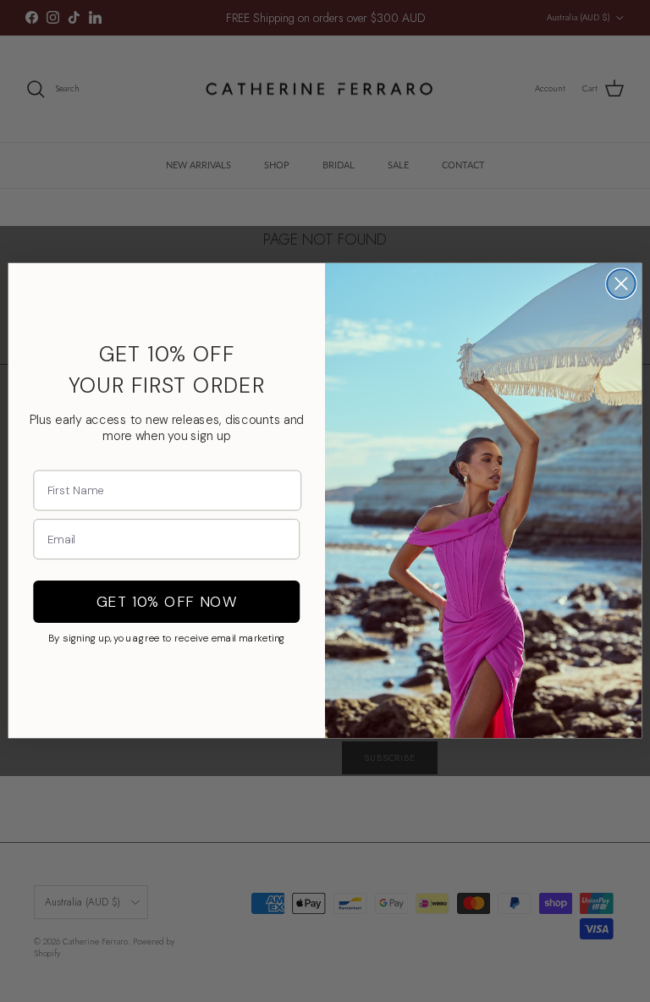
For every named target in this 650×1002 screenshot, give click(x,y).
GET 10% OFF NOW (166, 602)
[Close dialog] (621, 284)
